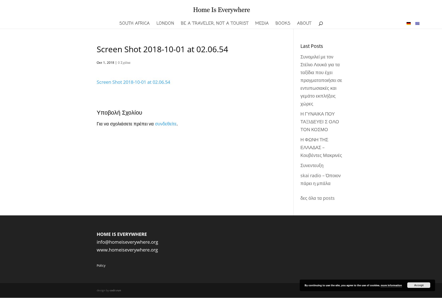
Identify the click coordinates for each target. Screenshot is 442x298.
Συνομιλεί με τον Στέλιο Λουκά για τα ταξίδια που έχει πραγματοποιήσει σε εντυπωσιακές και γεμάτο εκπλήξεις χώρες (321, 80)
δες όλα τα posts (317, 198)
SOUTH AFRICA (134, 24)
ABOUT (304, 24)
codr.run (115, 290)
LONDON (165, 24)
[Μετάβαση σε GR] (417, 23)
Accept (419, 285)
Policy (101, 265)
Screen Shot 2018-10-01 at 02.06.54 (133, 82)
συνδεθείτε (166, 124)
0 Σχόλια (124, 62)
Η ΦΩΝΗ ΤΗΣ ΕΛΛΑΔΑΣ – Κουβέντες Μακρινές (321, 147)
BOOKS (283, 24)
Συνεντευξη (311, 165)
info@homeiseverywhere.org (127, 242)
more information (391, 285)
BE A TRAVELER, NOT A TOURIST (215, 24)
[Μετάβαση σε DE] (408, 23)
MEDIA (262, 24)
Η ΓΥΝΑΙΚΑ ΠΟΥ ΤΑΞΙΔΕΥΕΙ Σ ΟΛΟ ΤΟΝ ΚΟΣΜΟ (319, 122)
